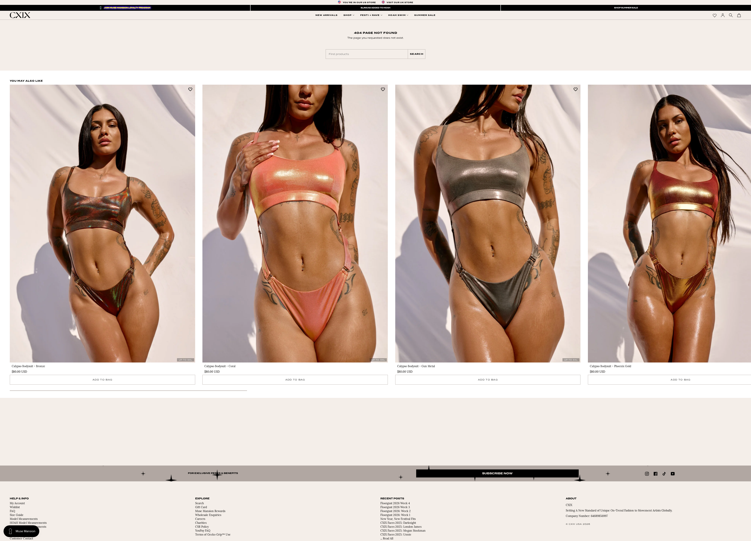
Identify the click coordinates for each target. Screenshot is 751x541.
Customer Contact (21, 538)
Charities (201, 523)
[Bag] (739, 15)
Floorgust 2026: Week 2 (395, 511)
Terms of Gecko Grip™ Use (213, 534)
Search (416, 54)
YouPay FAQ (202, 530)
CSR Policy (202, 527)
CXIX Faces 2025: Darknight (398, 523)
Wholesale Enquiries (208, 515)
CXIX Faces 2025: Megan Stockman (403, 530)
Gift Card (201, 507)
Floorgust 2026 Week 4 (395, 503)
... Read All (386, 538)
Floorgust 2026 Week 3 (395, 507)
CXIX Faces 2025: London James (400, 527)
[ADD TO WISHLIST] (190, 89)
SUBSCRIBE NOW (497, 473)
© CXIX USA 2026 (578, 524)
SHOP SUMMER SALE (626, 7)
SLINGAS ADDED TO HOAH (375, 7)
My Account (17, 503)
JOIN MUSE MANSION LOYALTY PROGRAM (127, 7)
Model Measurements (24, 519)
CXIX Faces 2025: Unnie (395, 534)
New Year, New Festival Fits (398, 519)
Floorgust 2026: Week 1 (395, 515)
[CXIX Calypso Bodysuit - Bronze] (102, 223)
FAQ (12, 511)
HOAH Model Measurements (28, 523)
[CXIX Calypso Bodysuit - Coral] (295, 223)
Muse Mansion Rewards (210, 511)
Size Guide (16, 515)
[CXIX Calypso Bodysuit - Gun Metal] (488, 223)
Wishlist (15, 507)
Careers (200, 519)
